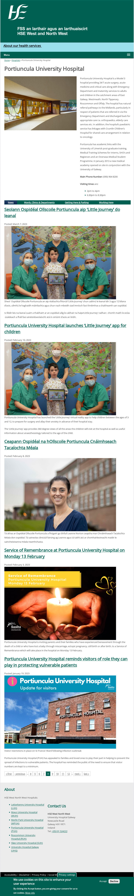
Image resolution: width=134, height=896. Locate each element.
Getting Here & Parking (77, 202)
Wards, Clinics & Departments (39, 202)
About (9, 789)
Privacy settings (67, 875)
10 (57, 773)
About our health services (22, 46)
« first (9, 773)
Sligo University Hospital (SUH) (27, 842)
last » (86, 773)
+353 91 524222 (59, 831)
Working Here (106, 202)
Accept (103, 881)
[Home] (16, 11)
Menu (7, 55)
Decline (114, 881)
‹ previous (20, 773)
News (12, 202)
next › (78, 773)
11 (63, 773)
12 (68, 773)
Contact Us (57, 806)
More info (30, 893)
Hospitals (16, 60)
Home (7, 60)
